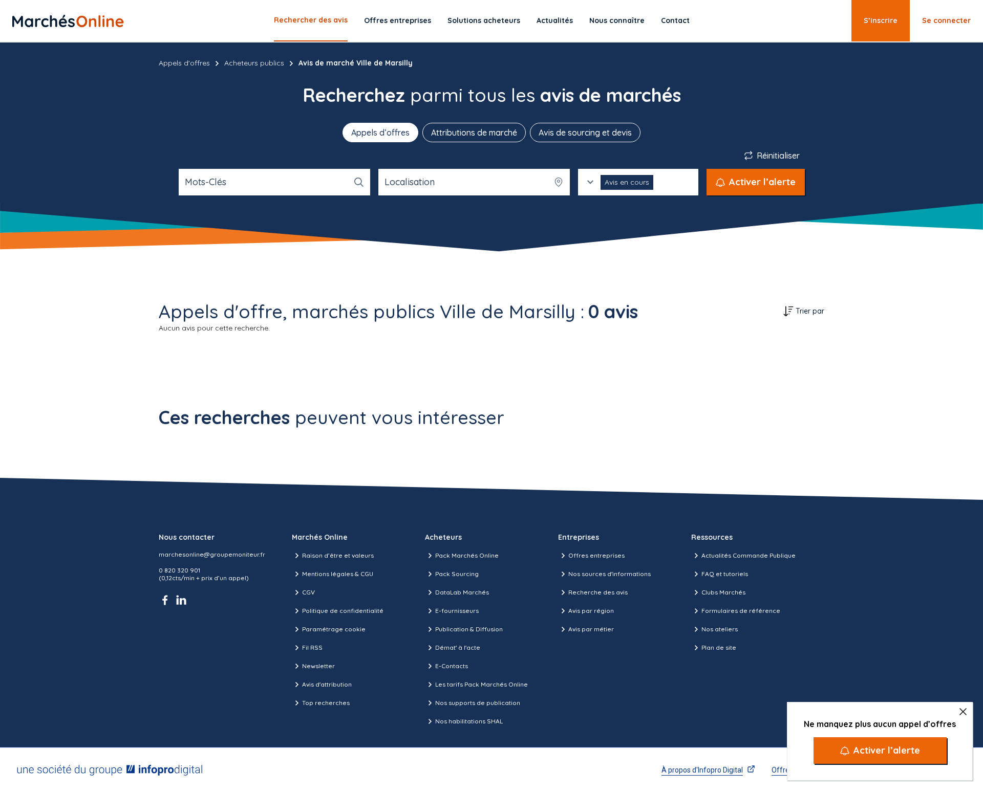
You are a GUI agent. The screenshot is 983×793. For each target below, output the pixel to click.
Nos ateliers (719, 629)
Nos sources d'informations (609, 574)
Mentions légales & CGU (337, 574)
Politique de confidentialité (342, 610)
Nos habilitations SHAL (469, 721)
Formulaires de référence (740, 610)
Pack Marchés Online (467, 555)
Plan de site (718, 647)
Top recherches (326, 703)
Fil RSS (312, 647)
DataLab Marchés (462, 592)
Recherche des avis (598, 592)
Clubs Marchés (723, 592)
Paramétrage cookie (334, 629)
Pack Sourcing (457, 574)
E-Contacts (451, 666)
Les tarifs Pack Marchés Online (481, 684)
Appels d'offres (184, 63)
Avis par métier (591, 629)
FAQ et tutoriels (724, 574)
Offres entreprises (397, 20)
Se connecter (946, 20)
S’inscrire (880, 20)
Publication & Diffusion (469, 629)
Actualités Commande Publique (748, 555)
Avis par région (591, 610)
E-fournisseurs (457, 610)
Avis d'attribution (327, 684)
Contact (675, 20)
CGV (308, 592)
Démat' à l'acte (457, 647)
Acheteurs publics (254, 63)
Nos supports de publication (477, 703)
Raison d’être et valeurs (338, 555)
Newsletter (318, 666)
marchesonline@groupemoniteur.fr (212, 554)
